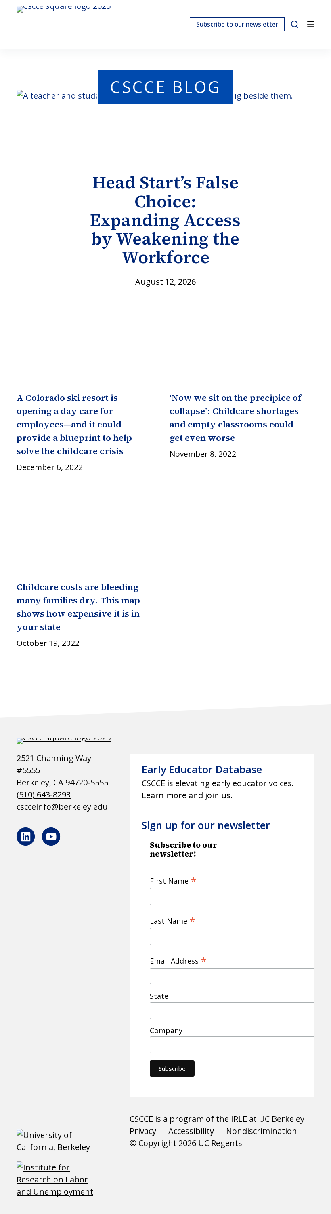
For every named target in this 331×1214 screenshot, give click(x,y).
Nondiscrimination (261, 1130)
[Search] (294, 24)
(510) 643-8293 (44, 794)
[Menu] (310, 24)
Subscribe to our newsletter (237, 24)
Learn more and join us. (187, 795)
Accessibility (191, 1130)
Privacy (143, 1130)
